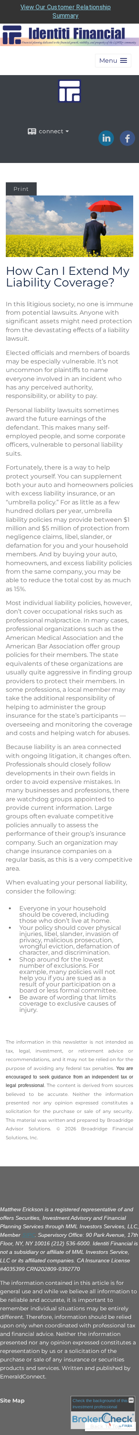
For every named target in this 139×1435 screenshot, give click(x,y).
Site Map (12, 1400)
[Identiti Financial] (69, 99)
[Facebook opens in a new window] (127, 143)
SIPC (28, 1234)
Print (21, 188)
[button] (113, 60)
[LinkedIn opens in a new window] (106, 143)
